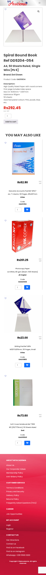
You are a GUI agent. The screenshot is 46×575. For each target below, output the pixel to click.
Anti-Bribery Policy (14, 476)
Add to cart (10, 121)
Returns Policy (12, 499)
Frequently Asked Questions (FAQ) (21, 503)
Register (10, 529)
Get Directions (12, 540)
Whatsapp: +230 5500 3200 (18, 555)
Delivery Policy (12, 495)
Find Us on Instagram (15, 551)
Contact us (11, 544)
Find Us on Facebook (15, 547)
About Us (10, 465)
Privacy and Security (15, 491)
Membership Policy (14, 473)
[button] (39, 11)
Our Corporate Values (16, 469)
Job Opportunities (14, 514)
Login (8, 525)
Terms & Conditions (14, 487)
